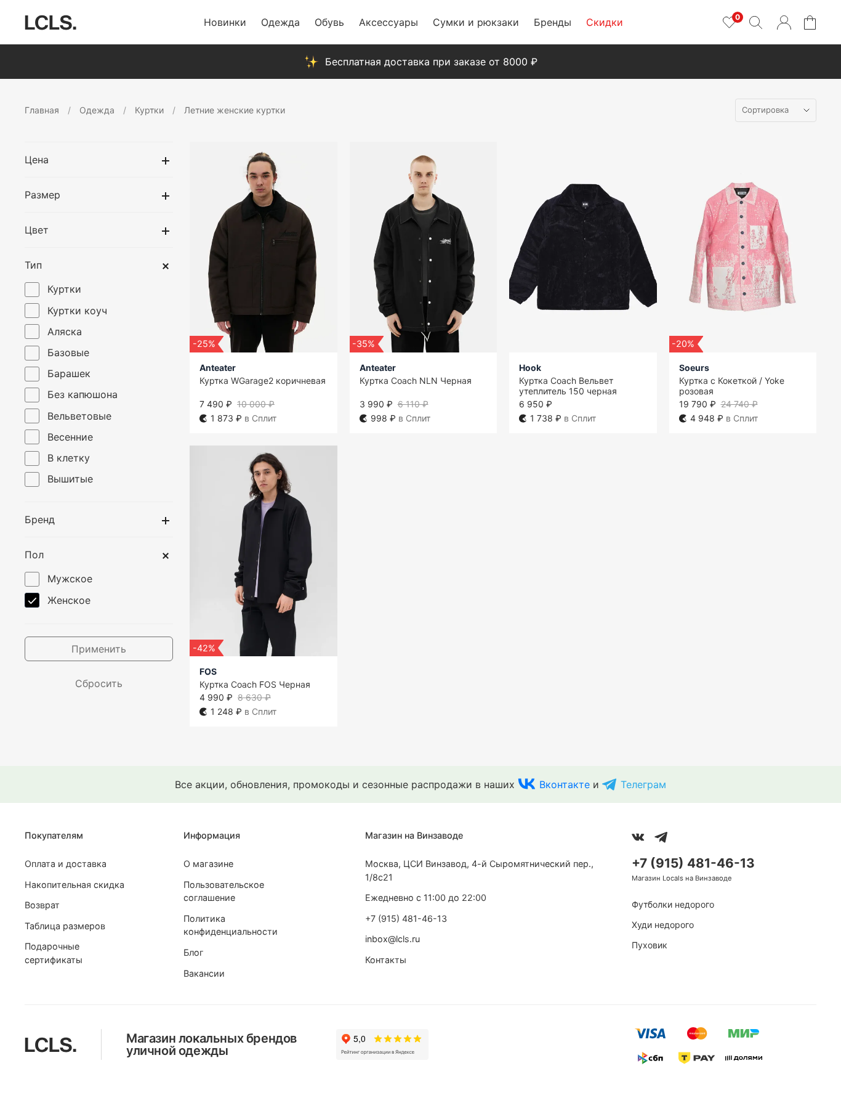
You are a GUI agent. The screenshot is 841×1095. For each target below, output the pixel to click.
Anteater (217, 367)
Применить (98, 649)
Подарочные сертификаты (53, 953)
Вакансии (204, 973)
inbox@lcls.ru (392, 939)
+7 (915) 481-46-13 (406, 918)
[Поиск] (755, 22)
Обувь (329, 22)
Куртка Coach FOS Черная (254, 684)
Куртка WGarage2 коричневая (262, 380)
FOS (208, 671)
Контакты (385, 960)
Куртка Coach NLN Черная (416, 380)
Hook (530, 367)
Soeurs (694, 367)
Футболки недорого (673, 904)
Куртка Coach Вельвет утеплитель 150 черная (568, 385)
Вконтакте (564, 784)
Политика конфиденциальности (230, 925)
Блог (193, 952)
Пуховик (649, 945)
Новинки (225, 22)
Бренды (552, 22)
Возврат (42, 905)
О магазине (208, 863)
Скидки (604, 22)
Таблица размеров (65, 926)
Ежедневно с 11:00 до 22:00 (425, 897)
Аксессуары (388, 22)
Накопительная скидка (74, 884)
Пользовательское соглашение (223, 891)
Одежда (280, 22)
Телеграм (643, 784)
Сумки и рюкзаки (476, 22)
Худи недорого (663, 924)
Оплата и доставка (66, 863)
